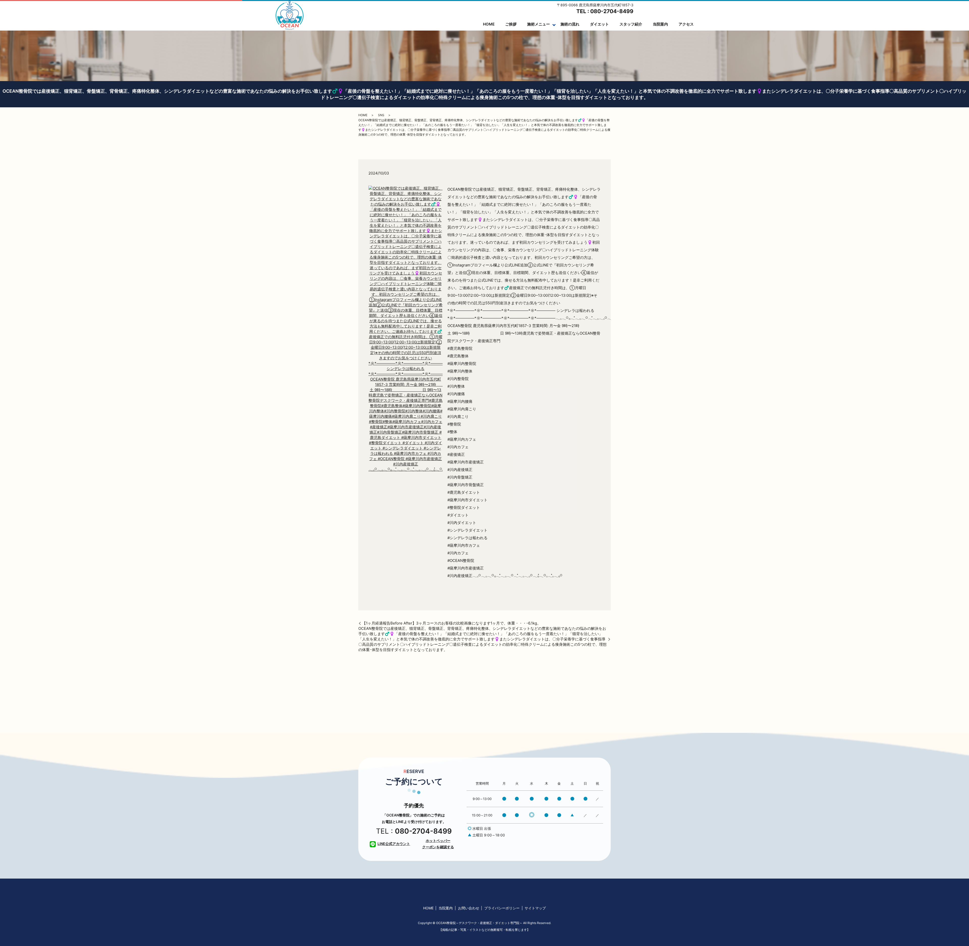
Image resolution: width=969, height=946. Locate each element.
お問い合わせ (468, 908)
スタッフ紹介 (631, 24)
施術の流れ (569, 24)
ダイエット (599, 24)
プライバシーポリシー (502, 908)
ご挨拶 (511, 24)
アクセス (686, 24)
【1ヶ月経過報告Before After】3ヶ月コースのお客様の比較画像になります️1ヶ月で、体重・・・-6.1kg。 (451, 623)
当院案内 (660, 24)
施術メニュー (538, 24)
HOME (489, 24)
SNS (381, 115)
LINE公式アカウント (394, 843)
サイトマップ (535, 908)
